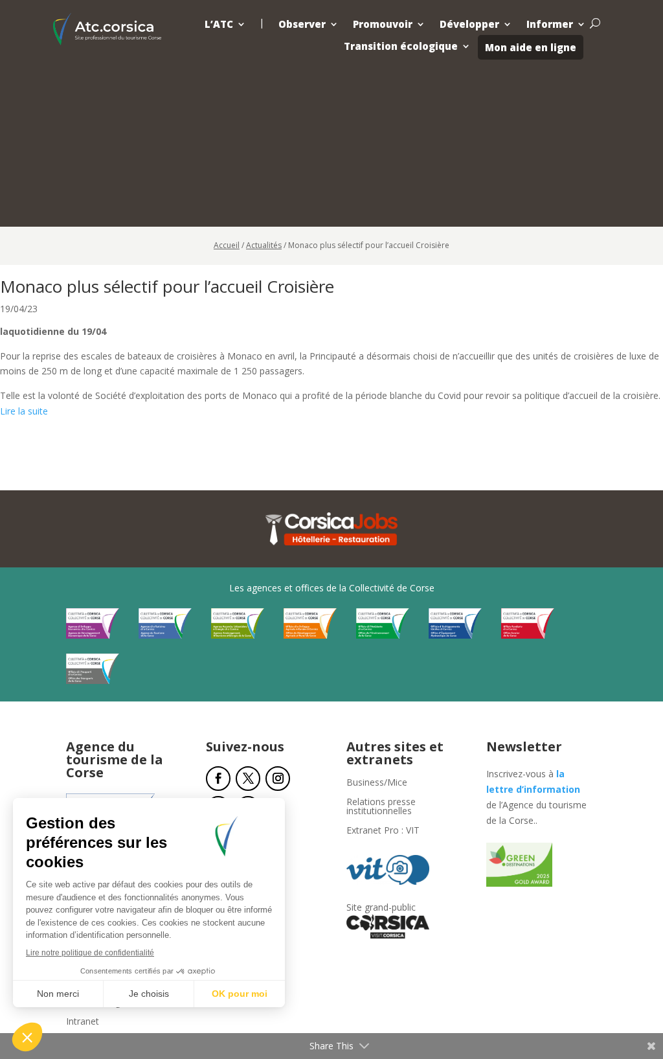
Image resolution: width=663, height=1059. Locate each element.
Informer (549, 24)
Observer (302, 24)
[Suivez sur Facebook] (218, 778)
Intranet (82, 1022)
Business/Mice (376, 783)
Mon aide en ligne (530, 47)
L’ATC (219, 24)
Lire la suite (24, 411)
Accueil (227, 245)
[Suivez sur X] (248, 778)
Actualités (264, 245)
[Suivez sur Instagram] (277, 778)
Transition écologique (401, 46)
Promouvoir (382, 24)
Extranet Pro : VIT (383, 831)
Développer (469, 24)
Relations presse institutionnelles (381, 807)
